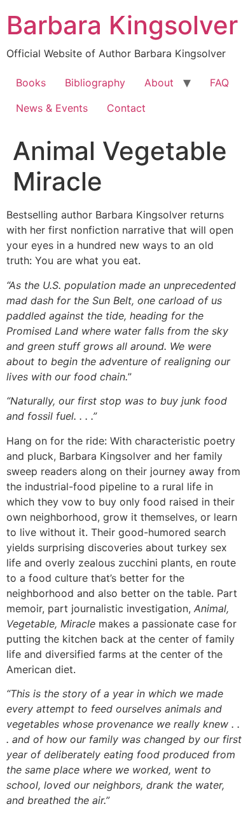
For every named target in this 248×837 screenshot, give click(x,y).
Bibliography (95, 82)
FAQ (219, 82)
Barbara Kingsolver (122, 25)
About (159, 82)
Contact (126, 108)
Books (31, 82)
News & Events (52, 108)
